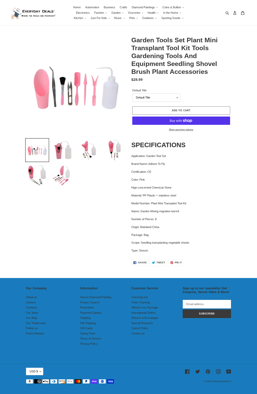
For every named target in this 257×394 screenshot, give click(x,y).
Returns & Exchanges (144, 317)
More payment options (181, 129)
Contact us (138, 333)
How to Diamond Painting (95, 297)
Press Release (35, 333)
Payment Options (91, 312)
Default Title (139, 90)
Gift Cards (86, 328)
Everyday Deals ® (222, 381)
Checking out (139, 297)
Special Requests (142, 323)
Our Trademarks (36, 323)
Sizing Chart (87, 333)
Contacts (31, 307)
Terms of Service (90, 338)
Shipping (85, 317)
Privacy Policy (89, 343)
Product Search (89, 302)
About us (31, 297)
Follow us (32, 328)
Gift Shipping (88, 323)
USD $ (34, 371)
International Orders (143, 312)
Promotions (87, 307)
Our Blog (31, 317)
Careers (31, 302)
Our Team (32, 312)
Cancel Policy (139, 328)
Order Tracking (140, 302)
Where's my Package (144, 307)
